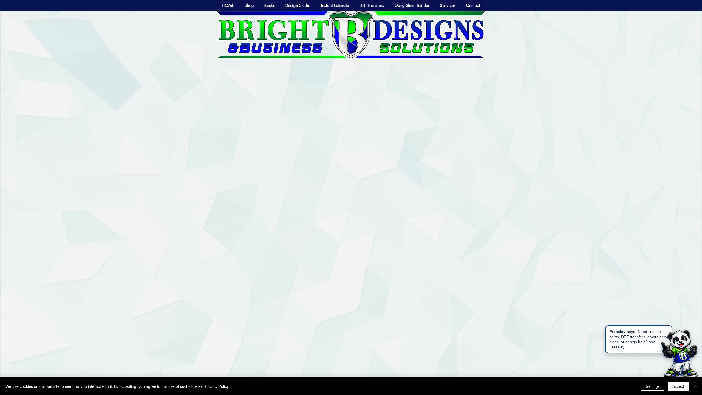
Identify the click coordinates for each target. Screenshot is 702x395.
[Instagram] (364, 201)
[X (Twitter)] (346, 201)
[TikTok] (355, 201)
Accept (678, 386)
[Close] (695, 386)
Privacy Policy (217, 386)
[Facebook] (337, 201)
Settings (653, 386)
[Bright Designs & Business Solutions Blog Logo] (372, 201)
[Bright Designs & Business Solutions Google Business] (328, 201)
